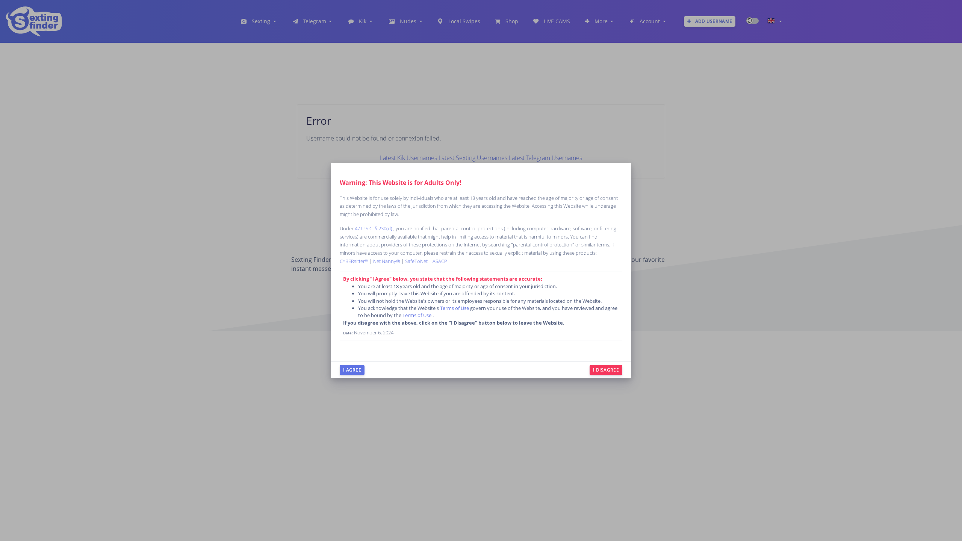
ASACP (440, 261)
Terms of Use (455, 308)
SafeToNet (417, 261)
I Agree (352, 370)
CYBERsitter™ (354, 261)
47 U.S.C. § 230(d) (374, 228)
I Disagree (606, 370)
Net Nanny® (387, 261)
